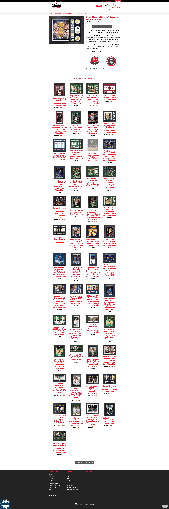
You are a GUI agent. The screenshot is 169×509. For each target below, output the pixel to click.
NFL (49, 10)
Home (22, 10)
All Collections (70, 485)
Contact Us (145, 10)
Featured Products (71, 487)
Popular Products (34, 10)
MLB (78, 10)
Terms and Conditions (54, 485)
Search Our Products (54, 481)
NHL (87, 10)
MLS (97, 10)
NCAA (68, 10)
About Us (121, 10)
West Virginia (109, 10)
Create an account (109, 1)
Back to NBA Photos (85, 462)
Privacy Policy (52, 487)
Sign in (101, 1)
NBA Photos (54, 13)
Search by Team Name (72, 489)
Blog (50, 489)
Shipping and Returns (54, 483)
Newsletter (133, 10)
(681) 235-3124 (117, 4)
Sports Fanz (85, 501)
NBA (58, 10)
